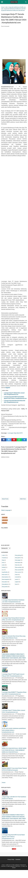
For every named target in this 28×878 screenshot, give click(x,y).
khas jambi (4, 586)
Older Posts (23, 499)
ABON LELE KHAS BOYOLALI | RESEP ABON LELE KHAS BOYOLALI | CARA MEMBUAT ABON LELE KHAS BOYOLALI (14, 750)
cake (3, 565)
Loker (3, 555)
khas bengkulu (5, 579)
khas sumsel (18, 569)
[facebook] (3, 439)
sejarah (17, 581)
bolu (3, 562)
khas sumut (18, 572)
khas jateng (18, 555)
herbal (3, 567)
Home (3, 782)
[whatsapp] (19, 439)
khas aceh (4, 574)
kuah (16, 574)
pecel (16, 579)
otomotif (17, 577)
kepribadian (5, 572)
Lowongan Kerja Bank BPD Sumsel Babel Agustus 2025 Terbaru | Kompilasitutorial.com (13, 836)
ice (2, 569)
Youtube (4, 557)
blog (3, 560)
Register (7, 387)
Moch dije (4, 517)
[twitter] (8, 439)
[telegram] (24, 439)
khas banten (5, 577)
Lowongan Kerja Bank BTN (15, 433)
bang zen (4, 523)
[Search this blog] (26, 2)
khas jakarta (5, 584)
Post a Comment (5, 26)
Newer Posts (5, 499)
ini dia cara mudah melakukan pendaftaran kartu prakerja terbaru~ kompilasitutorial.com (14, 730)
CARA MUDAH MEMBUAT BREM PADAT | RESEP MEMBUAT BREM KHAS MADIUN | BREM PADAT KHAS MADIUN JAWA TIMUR (14, 656)
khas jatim (17, 557)
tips (16, 584)
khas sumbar (18, 567)
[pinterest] (14, 439)
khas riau (17, 565)
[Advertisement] (14, 43)
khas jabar (4, 581)
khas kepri (17, 562)
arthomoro (5, 520)
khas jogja (17, 560)
